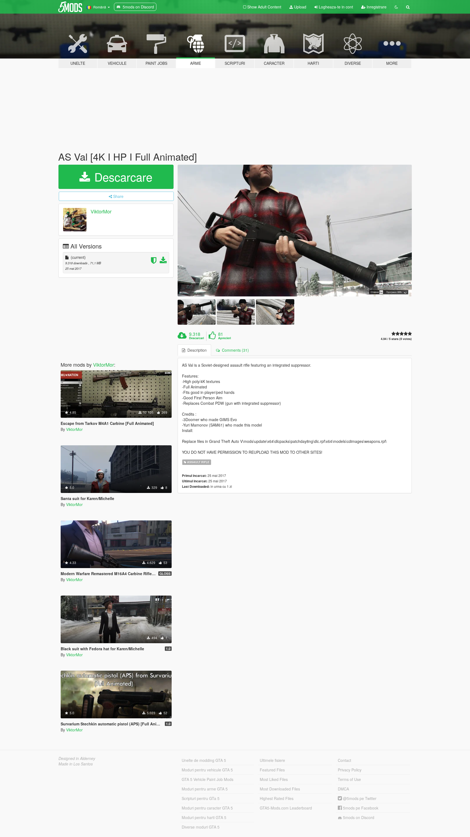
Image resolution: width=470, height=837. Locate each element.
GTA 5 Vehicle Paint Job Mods (207, 779)
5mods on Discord (358, 817)
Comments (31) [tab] (234, 350)
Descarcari (196, 338)
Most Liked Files (274, 779)
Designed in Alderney (76, 758)
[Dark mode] (396, 7)
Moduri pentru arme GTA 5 (205, 789)
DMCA (343, 789)
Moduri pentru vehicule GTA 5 (207, 769)
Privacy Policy (349, 769)
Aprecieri (224, 338)
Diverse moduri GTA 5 (200, 827)
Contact (344, 760)
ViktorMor (101, 211)
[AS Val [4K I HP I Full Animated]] (295, 231)
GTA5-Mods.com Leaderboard (286, 808)
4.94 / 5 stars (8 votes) (396, 338)
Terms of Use (349, 779)
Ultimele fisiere (272, 760)
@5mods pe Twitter (359, 798)
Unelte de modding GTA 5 (204, 760)
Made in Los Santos (75, 764)
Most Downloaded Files (280, 789)
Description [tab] (196, 350)
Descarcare (121, 176)
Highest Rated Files (276, 798)
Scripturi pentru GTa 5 (200, 798)
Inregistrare (376, 7)
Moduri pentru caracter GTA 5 (207, 808)
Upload (299, 7)
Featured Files (272, 769)
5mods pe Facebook (360, 808)
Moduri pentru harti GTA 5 (204, 817)
